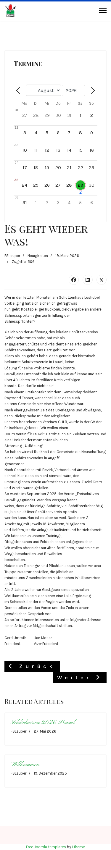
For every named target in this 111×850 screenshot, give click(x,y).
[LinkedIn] (88, 280)
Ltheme (78, 847)
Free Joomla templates (46, 847)
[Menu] (103, 10)
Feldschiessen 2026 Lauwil (43, 722)
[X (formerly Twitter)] (101, 280)
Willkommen (25, 764)
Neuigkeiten (38, 255)
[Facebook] (74, 280)
